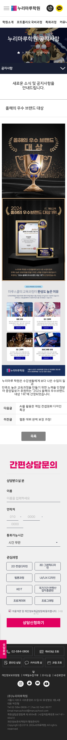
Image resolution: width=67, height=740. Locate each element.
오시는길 (46, 675)
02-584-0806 (20, 651)
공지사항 (6, 68)
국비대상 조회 (52, 651)
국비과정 (35, 22)
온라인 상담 (15, 662)
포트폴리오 (21, 22)
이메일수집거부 (31, 675)
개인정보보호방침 (11, 675)
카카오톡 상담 (36, 664)
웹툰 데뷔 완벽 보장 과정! (35, 419)
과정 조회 (57, 662)
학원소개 (6, 22)
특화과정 (49, 22)
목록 (33, 436)
